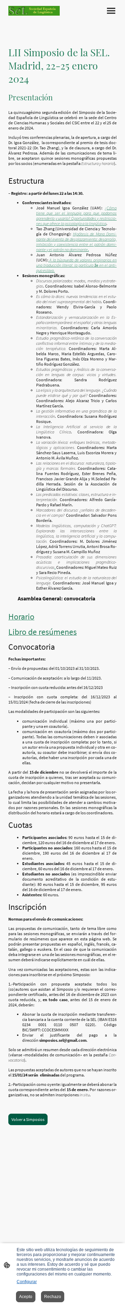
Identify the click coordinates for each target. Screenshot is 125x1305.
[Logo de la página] (34, 11)
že (76, 265)
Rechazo (52, 1296)
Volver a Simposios (27, 1119)
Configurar (27, 1281)
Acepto (25, 1296)
